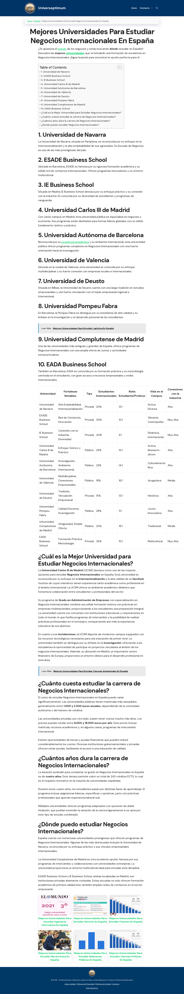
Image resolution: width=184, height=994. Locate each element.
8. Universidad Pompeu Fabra (57, 100)
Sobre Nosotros (92, 988)
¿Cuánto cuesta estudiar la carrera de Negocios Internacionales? (78, 116)
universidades (75, 53)
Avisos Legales (70, 984)
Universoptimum (52, 8)
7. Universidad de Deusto (55, 96)
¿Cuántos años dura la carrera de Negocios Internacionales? (75, 120)
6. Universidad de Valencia (56, 92)
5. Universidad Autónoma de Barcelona (63, 88)
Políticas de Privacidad (85, 984)
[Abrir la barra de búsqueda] (156, 8)
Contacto (145, 8)
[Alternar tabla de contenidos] (118, 67)
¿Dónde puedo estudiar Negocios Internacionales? (70, 124)
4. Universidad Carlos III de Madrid (60, 84)
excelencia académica (75, 242)
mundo (62, 49)
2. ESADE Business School (55, 76)
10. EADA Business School (55, 108)
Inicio (134, 8)
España (37, 21)
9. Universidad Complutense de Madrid (63, 104)
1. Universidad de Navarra (55, 71)
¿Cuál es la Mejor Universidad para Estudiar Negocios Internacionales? (81, 112)
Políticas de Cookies (103, 984)
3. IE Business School (53, 80)
